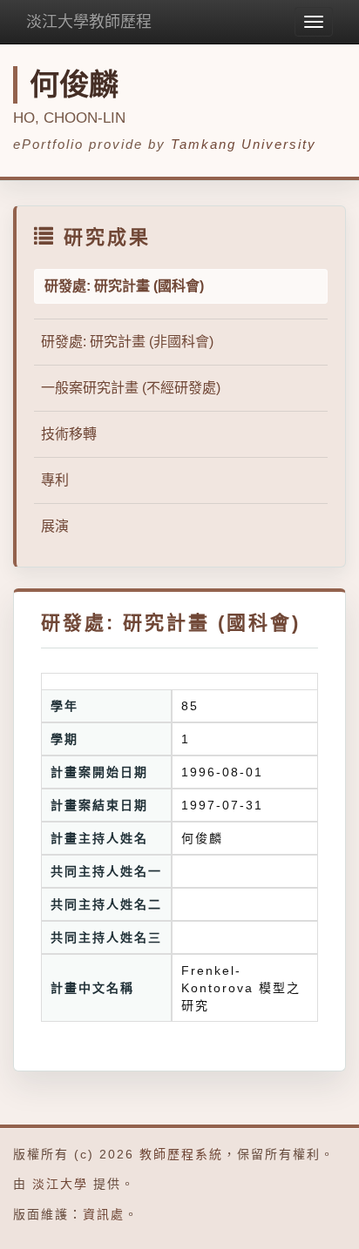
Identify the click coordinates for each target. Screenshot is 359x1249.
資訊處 (104, 1214)
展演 (55, 526)
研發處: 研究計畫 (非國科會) (127, 341)
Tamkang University (243, 144)
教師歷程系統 (181, 1154)
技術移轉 (69, 433)
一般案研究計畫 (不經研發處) (130, 387)
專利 (55, 480)
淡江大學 (60, 1184)
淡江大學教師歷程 (89, 21)
